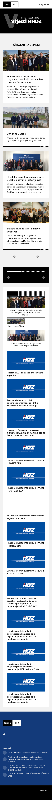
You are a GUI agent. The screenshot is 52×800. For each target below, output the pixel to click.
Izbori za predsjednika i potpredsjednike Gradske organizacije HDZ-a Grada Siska (23, 666)
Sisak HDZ (44, 790)
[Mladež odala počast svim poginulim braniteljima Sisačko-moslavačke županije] (26, 60)
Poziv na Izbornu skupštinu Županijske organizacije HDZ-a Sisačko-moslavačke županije (22, 403)
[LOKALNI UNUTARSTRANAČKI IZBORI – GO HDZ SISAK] (26, 476)
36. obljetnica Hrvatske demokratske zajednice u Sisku (25, 517)
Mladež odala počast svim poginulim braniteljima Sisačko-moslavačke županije (25, 79)
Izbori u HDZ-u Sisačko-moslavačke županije (25, 374)
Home (23, 18)
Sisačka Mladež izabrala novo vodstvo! (23, 230)
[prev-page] (14, 256)
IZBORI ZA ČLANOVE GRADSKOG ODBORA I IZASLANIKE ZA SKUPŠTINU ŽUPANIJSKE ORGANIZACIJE (26, 433)
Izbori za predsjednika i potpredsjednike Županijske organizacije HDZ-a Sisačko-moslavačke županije (21, 635)
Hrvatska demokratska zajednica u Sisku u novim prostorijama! (25, 178)
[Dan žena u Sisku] (26, 117)
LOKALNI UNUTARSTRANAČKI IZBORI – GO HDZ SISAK (25, 489)
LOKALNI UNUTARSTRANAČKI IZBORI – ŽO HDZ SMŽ (25, 462)
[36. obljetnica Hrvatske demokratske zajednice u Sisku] (26, 503)
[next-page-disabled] (37, 256)
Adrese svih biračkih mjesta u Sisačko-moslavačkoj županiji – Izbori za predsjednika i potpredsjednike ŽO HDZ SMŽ (23, 602)
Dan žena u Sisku (16, 134)
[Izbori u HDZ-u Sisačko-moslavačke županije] (26, 360)
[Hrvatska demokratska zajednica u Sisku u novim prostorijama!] (26, 161)
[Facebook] (4, 735)
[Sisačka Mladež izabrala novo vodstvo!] (26, 212)
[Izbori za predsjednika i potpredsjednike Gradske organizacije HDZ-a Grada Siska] (26, 651)
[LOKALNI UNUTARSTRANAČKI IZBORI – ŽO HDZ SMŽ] (26, 448)
